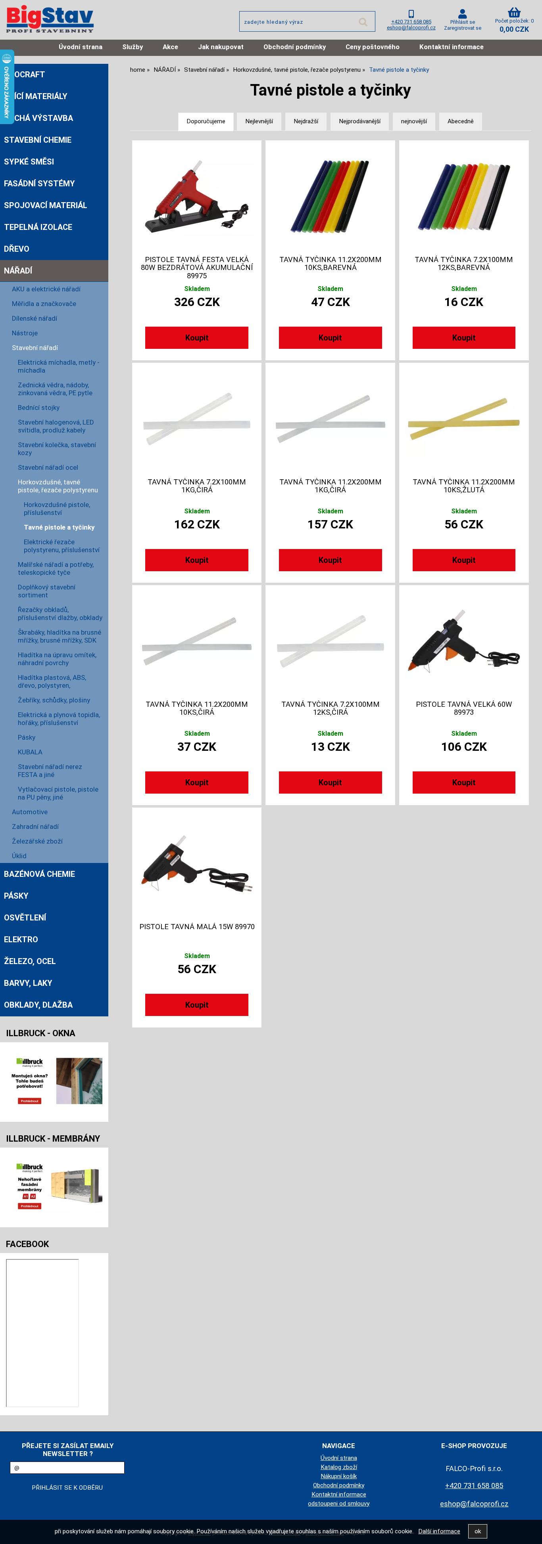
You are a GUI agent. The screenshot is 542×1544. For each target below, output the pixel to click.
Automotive (30, 812)
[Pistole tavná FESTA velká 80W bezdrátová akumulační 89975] (196, 196)
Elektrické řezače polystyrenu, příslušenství (62, 546)
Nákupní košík (339, 1476)
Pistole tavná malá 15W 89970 (197, 927)
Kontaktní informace (451, 47)
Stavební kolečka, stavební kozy (57, 449)
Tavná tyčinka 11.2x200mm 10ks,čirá (197, 708)
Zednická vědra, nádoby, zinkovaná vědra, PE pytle (55, 389)
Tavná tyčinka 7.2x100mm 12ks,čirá (330, 708)
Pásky (26, 737)
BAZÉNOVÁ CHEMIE (39, 874)
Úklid (19, 856)
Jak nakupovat (221, 47)
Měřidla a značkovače (44, 304)
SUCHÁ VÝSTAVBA (38, 118)
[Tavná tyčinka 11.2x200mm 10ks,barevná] (330, 196)
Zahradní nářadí (35, 826)
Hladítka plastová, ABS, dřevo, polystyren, (52, 681)
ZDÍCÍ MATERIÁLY (35, 96)
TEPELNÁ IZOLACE (38, 227)
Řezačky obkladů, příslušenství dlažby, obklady (60, 614)
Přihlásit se (462, 22)
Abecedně (461, 121)
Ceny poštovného (373, 47)
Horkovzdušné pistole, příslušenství (57, 509)
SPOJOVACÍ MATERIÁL (45, 205)
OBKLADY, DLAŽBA (38, 1005)
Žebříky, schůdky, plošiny (54, 700)
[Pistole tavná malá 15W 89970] (196, 863)
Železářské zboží (37, 841)
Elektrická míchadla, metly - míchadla (59, 366)
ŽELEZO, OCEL (30, 961)
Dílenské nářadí (34, 318)
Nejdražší (306, 121)
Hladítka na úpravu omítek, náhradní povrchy (57, 659)
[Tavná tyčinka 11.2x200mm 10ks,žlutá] (463, 419)
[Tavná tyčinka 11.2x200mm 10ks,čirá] (196, 641)
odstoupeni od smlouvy (338, 1503)
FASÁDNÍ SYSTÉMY (39, 183)
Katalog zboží (339, 1467)
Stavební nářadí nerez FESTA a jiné (50, 771)
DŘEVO (16, 249)
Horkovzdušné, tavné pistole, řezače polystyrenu (58, 486)
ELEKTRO (21, 939)
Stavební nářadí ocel (48, 467)
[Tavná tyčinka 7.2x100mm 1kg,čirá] (196, 419)
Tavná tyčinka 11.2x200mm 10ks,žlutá (464, 486)
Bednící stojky (39, 407)
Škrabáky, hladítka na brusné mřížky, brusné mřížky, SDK (59, 636)
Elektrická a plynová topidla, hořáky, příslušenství (59, 719)
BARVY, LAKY (28, 983)
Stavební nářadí (35, 348)
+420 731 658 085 (411, 22)
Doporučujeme (205, 121)
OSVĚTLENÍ (25, 917)
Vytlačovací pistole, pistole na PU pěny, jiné (58, 793)
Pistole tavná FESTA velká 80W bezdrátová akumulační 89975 (197, 268)
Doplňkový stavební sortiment (46, 591)
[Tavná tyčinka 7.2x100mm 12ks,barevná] (463, 196)
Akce (170, 47)
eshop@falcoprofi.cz (411, 28)
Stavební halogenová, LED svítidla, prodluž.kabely (56, 426)
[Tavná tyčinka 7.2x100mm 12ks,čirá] (330, 641)
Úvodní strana (80, 47)
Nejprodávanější (360, 121)
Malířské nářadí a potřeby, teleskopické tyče (56, 568)
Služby (132, 47)
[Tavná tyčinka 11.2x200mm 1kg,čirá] (330, 419)
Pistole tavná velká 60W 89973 (464, 708)
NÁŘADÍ (18, 271)
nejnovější (414, 121)
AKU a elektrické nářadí (46, 289)
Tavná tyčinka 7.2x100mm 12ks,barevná (464, 264)
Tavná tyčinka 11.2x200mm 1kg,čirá (330, 486)
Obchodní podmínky (294, 47)
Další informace (439, 1531)
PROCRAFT (24, 74)
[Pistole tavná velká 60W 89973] (463, 641)
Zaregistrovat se (462, 28)
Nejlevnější (259, 121)
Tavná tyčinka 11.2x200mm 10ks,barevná (330, 264)
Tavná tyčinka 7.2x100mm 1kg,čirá (197, 486)
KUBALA (30, 752)
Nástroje (25, 333)
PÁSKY (16, 896)
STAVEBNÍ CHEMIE (37, 140)
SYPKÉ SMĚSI (29, 161)
